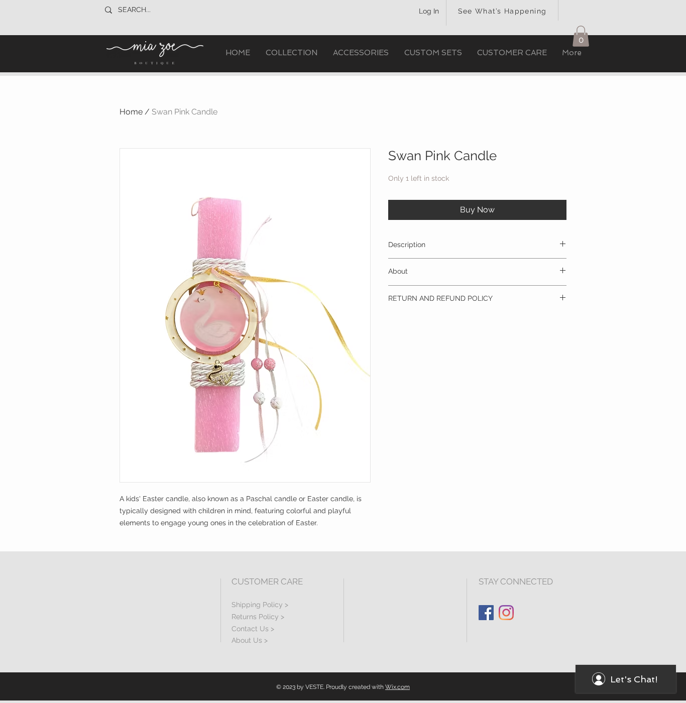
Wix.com (397, 686)
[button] (291, 53)
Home (131, 111)
